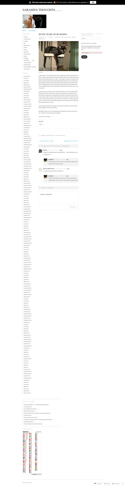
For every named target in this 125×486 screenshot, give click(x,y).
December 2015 (27, 262)
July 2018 (26, 196)
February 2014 (27, 309)
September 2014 (28, 294)
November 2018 (27, 187)
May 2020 (26, 153)
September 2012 (28, 346)
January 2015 (27, 286)
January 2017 (27, 234)
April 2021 (26, 134)
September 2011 (28, 358)
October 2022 (27, 108)
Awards (25, 37)
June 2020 (26, 151)
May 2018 (26, 200)
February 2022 (27, 119)
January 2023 (27, 102)
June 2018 (26, 198)
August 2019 (27, 170)
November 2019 (27, 166)
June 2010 (26, 384)
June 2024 (26, 80)
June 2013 (26, 326)
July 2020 (26, 149)
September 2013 (28, 320)
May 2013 (26, 328)
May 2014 (26, 303)
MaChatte (26, 52)
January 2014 (27, 311)
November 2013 (27, 316)
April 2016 (26, 254)
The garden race (28, 406)
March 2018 (26, 204)
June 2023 (26, 95)
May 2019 (26, 176)
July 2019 (26, 172)
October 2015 (27, 266)
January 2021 (27, 136)
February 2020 (27, 159)
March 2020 (26, 157)
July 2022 (26, 110)
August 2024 (27, 76)
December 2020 (27, 138)
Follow (84, 57)
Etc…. (25, 43)
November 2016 (27, 239)
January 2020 (27, 162)
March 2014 (26, 307)
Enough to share (28, 415)
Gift (93, 2)
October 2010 (27, 375)
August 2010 (27, 380)
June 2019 (26, 174)
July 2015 (26, 273)
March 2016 (26, 256)
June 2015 (26, 275)
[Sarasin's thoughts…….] (34, 22)
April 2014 (26, 305)
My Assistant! (32, 30)
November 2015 (27, 264)
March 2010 (26, 391)
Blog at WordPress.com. (28, 482)
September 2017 (28, 217)
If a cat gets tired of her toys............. (32, 409)
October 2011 (27, 356)
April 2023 (26, 97)
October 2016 (27, 241)
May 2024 (26, 82)
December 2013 (27, 313)
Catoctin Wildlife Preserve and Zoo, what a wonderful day (37, 413)
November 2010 (27, 373)
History (65, 37)
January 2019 (27, 183)
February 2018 (27, 206)
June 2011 (26, 363)
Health (62, 37)
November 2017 (27, 213)
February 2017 (27, 232)
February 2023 (27, 99)
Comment (72, 207)
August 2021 (27, 127)
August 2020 (27, 147)
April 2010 (26, 388)
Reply (61, 150)
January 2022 (27, 121)
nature (57, 135)
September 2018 (28, 191)
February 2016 (27, 258)
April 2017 (26, 228)
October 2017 (27, 215)
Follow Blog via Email (88, 43)
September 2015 (28, 268)
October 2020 (27, 142)
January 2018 (27, 209)
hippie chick (52, 135)
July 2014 (26, 298)
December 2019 (27, 164)
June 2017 (26, 224)
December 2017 (27, 211)
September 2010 (28, 378)
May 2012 (26, 352)
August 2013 (27, 322)
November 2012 (27, 341)
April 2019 (26, 179)
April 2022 (26, 114)
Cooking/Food (27, 39)
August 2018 (27, 194)
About (24, 30)
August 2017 (27, 219)
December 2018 (27, 185)
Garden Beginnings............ (30, 421)
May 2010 (26, 386)
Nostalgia (73, 37)
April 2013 (26, 331)
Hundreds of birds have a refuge (46, 141)
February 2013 (27, 335)
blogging (43, 135)
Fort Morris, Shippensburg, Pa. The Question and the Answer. (38, 419)
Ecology (26, 41)
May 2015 (26, 277)
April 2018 (26, 202)
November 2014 (27, 290)
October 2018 (27, 189)
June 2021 (26, 129)
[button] (59, 56)
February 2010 (27, 393)
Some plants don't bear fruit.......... (31, 417)
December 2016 (27, 236)
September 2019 (28, 168)
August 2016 (27, 245)
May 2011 (26, 365)
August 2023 (27, 91)
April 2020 (26, 155)
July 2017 (26, 221)
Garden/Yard (57, 37)
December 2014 (27, 288)
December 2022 (27, 104)
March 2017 (26, 230)
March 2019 (26, 181)
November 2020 (27, 140)
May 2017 (26, 226)
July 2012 (26, 350)
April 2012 (26, 354)
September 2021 (28, 125)
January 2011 (27, 369)
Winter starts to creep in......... (30, 411)
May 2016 (26, 251)
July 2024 (26, 78)
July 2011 (26, 361)
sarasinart (51, 37)
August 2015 (27, 271)
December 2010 (27, 371)
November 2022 (27, 106)
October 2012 (27, 343)
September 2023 (28, 89)
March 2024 (26, 85)
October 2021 (27, 123)
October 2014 (27, 292)
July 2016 (26, 247)
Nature (69, 37)
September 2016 (28, 243)
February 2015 (27, 284)
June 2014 (26, 301)
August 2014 (27, 296)
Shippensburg (41, 38)
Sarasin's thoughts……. (42, 10)
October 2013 (27, 318)
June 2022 (26, 112)
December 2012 (27, 339)
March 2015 (26, 281)
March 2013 (26, 333)
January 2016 (27, 260)
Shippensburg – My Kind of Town (71, 141)
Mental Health (27, 54)
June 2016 (26, 249)
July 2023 (26, 93)
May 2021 (26, 132)
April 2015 (26, 279)
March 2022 (26, 117)
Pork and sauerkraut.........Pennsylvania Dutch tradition (36, 404)
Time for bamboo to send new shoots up (33, 424)
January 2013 (27, 337)
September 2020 (28, 144)
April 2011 (26, 367)
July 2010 (26, 382)
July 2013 (26, 324)
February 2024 (27, 87)
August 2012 (27, 348)
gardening (47, 135)
